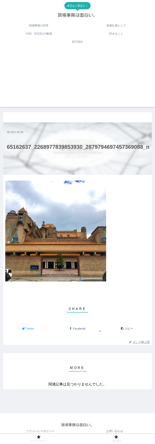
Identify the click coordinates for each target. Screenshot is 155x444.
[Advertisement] (77, 78)
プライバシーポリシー (40, 431)
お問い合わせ (114, 431)
